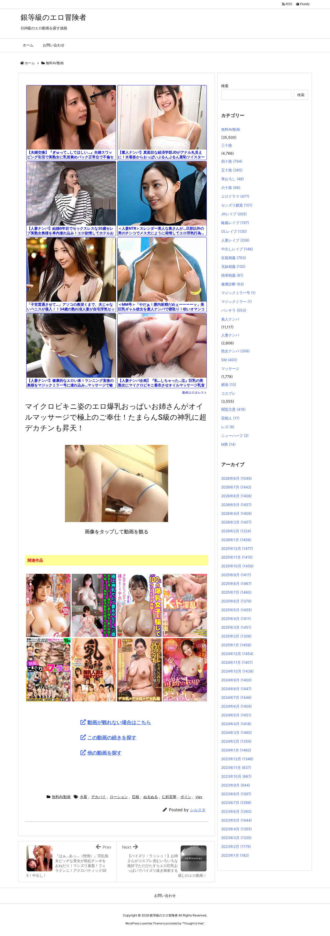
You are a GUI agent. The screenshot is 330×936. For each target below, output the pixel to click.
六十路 (230, 187)
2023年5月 (236, 820)
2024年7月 (236, 697)
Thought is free (193, 923)
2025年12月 (237, 548)
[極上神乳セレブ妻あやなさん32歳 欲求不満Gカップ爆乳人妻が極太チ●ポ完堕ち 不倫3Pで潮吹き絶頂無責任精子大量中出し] (94, 605)
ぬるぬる (150, 796)
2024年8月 (236, 688)
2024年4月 (236, 724)
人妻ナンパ (230, 335)
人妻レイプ (235, 240)
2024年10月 (237, 671)
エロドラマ (235, 196)
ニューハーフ (235, 435)
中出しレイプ (237, 249)
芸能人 (230, 418)
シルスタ (197, 809)
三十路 (226, 145)
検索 (224, 86)
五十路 (232, 170)
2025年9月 (236, 575)
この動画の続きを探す (111, 737)
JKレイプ (234, 214)
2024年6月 (236, 706)
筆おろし (232, 179)
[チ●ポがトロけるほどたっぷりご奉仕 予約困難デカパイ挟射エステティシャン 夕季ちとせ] (48, 605)
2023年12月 (237, 759)
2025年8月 (236, 583)
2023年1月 (235, 855)
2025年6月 (236, 601)
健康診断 (232, 284)
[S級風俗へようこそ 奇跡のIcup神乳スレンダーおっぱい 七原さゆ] (185, 669)
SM (229, 360)
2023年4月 (236, 829)
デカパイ (98, 796)
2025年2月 (236, 636)
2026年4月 (236, 513)
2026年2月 (236, 531)
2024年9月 (236, 680)
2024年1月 (236, 750)
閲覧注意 (233, 409)
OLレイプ (234, 231)
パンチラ (233, 310)
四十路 (231, 161)
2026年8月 (236, 478)
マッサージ (230, 368)
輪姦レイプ (235, 222)
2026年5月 (236, 504)
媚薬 (228, 384)
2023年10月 (236, 776)
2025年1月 (236, 645)
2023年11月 (236, 767)
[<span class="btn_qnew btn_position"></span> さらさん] (185, 605)
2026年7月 (236, 487)
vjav (198, 796)
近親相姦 (233, 257)
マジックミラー (236, 301)
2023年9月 (235, 785)
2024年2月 (236, 741)
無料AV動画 (55, 63)
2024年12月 (237, 653)
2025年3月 (236, 627)
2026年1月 (236, 539)
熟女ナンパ (235, 351)
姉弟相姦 (232, 275)
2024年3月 (236, 732)
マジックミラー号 (238, 293)
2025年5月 (236, 610)
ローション (119, 796)
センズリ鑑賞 (236, 205)
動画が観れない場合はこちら (119, 722)
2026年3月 (236, 522)
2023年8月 (236, 794)
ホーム (30, 63)
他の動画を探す (104, 753)
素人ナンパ (230, 319)
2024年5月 (236, 715)
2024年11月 (237, 662)
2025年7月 (236, 592)
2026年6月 (236, 496)
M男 (228, 444)
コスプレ (228, 393)
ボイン (185, 796)
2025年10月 (237, 566)
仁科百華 (169, 796)
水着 (83, 796)
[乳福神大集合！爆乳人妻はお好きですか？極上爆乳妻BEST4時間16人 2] (94, 669)
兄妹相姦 (233, 266)
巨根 (135, 796)
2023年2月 (236, 846)
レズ (227, 427)
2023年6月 (236, 811)
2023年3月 (236, 837)
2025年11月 (237, 557)
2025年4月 (236, 618)
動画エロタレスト (194, 392)
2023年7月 (236, 802)
